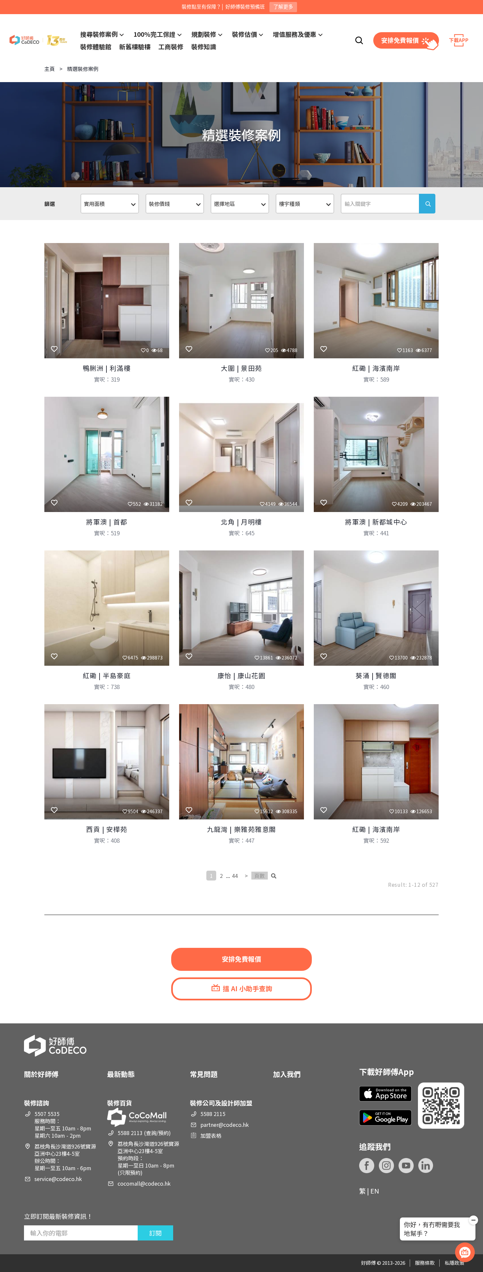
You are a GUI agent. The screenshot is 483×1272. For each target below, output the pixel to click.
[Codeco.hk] (38, 40)
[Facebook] (366, 1165)
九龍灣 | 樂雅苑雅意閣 (241, 829)
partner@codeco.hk (224, 1124)
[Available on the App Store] (385, 1094)
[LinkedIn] (425, 1165)
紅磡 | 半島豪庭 (107, 675)
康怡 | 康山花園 (242, 675)
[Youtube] (406, 1165)
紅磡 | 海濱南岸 (376, 368)
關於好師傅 (41, 1074)
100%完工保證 (154, 34)
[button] (473, 1221)
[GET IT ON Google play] (385, 1117)
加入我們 (287, 1074)
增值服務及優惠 (294, 34)
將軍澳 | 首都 (106, 521)
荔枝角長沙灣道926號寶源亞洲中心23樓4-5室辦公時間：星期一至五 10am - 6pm (65, 1157)
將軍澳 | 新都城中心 (376, 521)
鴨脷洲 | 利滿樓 (107, 368)
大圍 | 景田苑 (241, 368)
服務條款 (425, 1262)
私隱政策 (454, 1262)
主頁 (49, 69)
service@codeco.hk (58, 1179)
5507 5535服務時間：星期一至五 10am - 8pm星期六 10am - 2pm (62, 1124)
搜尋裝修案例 (99, 34)
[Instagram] (386, 1165)
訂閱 (155, 1232)
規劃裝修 (203, 34)
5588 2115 (212, 1114)
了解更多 (283, 7)
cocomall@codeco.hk (144, 1183)
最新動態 (121, 1074)
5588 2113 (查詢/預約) (144, 1133)
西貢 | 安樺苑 (106, 829)
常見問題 (204, 1074)
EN (374, 1190)
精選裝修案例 (83, 69)
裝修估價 (244, 34)
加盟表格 (210, 1135)
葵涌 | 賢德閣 (376, 675)
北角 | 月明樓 (241, 521)
